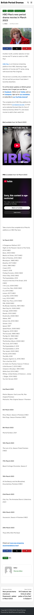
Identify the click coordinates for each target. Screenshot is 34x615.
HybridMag (21, 612)
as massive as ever (18, 104)
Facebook (8, 92)
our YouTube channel (20, 97)
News (4, 11)
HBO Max (6, 64)
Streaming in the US (20, 11)
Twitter (23, 92)
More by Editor (18, 571)
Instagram (8, 94)
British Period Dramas (12, 2)
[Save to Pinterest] (26, 48)
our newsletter (25, 94)
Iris (10, 558)
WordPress (12, 612)
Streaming (10, 11)
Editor (5, 23)
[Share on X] (17, 48)
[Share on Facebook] (7, 48)
